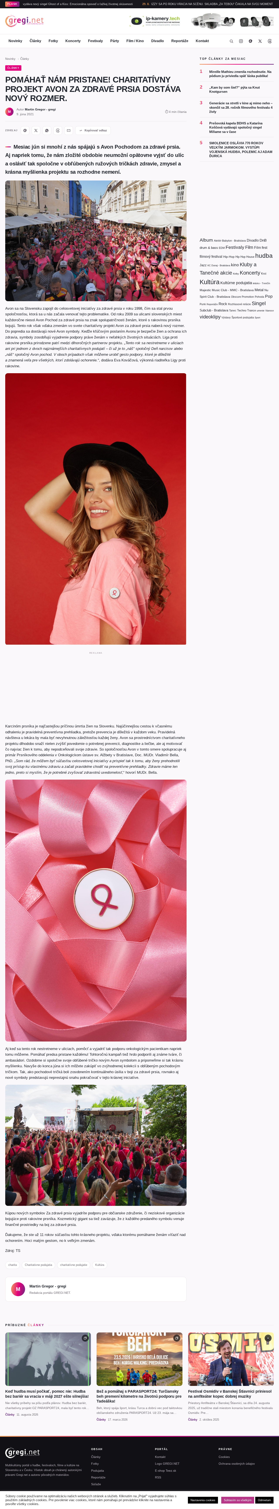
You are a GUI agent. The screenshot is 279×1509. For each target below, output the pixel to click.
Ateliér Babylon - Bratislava (230, 240)
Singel (259, 303)
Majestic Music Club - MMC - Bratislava (227, 290)
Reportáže (179, 41)
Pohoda (259, 296)
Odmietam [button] (264, 1500)
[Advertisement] (96, 686)
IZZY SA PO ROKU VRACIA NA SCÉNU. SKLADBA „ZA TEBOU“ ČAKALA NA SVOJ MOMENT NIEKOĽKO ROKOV (161, 4)
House (250, 256)
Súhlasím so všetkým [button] (238, 1500)
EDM (222, 247)
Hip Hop (240, 256)
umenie (260, 310)
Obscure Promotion (242, 296)
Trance (251, 310)
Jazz (203, 265)
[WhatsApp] (47, 130)
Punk (203, 304)
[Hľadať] (231, 41)
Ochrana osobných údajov (237, 1463)
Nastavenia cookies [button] (203, 1500)
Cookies (224, 1457)
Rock (223, 304)
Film (249, 247)
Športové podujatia (242, 317)
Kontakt (202, 41)
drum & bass (209, 247)
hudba (264, 255)
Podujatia (97, 1470)
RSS (158, 1477)
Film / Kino (135, 41)
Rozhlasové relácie (239, 304)
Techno (241, 310)
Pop (269, 296)
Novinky (15, 41)
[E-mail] (68, 130)
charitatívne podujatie (73, 1265)
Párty (114, 41)
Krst (263, 273)
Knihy (236, 273)
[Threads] (269, 41)
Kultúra (99, 1265)
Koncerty (73, 41)
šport (257, 317)
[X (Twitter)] (260, 41)
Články (35, 41)
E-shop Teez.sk (165, 1470)
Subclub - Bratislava (214, 310)
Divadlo (157, 41)
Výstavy (226, 317)
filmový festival (211, 256)
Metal (259, 290)
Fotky (53, 41)
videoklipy (210, 317)
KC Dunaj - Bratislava (219, 265)
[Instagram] (241, 41)
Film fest (260, 247)
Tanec (232, 310)
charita (12, 1265)
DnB (263, 240)
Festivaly (95, 41)
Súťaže (96, 1484)
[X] (36, 130)
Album (206, 239)
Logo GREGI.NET (167, 1463)
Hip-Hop (229, 256)
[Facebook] (250, 41)
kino (235, 265)
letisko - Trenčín (261, 283)
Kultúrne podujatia (236, 283)
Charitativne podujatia (38, 1265)
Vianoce (269, 310)
